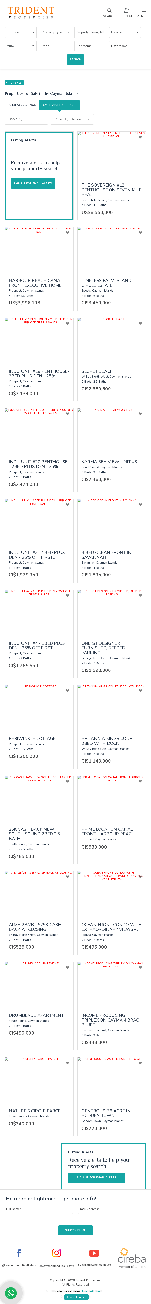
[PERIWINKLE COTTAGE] (39, 708)
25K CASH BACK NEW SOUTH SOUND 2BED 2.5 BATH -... (34, 834)
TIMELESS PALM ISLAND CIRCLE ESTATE (106, 283)
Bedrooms (84, 46)
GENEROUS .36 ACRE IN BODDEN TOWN (106, 1113)
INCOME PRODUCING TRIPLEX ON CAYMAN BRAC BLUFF (110, 1020)
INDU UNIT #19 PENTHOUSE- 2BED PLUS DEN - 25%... (39, 373)
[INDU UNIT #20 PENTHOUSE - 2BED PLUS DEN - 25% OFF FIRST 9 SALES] (39, 431)
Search (75, 59)
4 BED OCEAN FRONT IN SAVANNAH (106, 555)
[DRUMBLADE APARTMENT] (39, 985)
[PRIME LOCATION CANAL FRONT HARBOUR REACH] (112, 798)
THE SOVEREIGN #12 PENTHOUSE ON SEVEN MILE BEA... (112, 190)
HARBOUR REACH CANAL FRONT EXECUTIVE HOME (36, 283)
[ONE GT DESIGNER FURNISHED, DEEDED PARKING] (112, 612)
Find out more (91, 1291)
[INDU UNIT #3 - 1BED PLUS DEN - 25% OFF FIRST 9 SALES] (39, 522)
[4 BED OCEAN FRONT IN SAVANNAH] (112, 522)
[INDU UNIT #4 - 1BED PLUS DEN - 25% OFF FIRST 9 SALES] (39, 612)
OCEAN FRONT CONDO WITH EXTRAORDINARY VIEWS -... (112, 927)
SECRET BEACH (97, 371)
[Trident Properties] (32, 19)
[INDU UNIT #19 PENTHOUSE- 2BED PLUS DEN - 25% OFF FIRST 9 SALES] (39, 340)
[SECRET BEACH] (112, 340)
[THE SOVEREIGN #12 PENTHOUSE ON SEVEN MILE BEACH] (112, 154)
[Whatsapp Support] (11, 1293)
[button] (21, 32)
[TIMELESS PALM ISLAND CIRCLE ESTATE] (112, 250)
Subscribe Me (75, 1230)
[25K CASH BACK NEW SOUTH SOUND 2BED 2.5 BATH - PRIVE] (39, 798)
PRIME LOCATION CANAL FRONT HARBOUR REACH (108, 831)
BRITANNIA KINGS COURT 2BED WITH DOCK (108, 741)
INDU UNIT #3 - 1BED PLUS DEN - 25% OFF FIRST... (37, 555)
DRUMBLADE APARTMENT (36, 1015)
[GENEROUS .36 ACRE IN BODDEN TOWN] (112, 1080)
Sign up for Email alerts (33, 183)
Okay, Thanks (76, 1297)
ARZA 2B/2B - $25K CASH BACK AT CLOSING (35, 927)
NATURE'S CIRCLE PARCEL (36, 1111)
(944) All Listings (22, 105)
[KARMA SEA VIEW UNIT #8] (112, 431)
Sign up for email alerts (96, 1177)
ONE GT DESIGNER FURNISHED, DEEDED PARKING (103, 648)
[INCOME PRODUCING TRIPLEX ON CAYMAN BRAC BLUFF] (112, 985)
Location (117, 32)
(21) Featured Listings (59, 105)
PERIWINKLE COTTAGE (32, 738)
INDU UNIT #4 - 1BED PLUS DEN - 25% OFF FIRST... (37, 645)
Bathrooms (119, 46)
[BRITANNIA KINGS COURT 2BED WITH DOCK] (112, 708)
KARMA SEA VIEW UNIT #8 (109, 462)
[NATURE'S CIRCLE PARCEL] (39, 1080)
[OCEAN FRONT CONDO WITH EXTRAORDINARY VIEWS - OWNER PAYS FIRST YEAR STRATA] (112, 894)
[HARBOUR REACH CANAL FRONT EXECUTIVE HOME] (39, 250)
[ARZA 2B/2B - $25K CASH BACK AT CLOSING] (39, 894)
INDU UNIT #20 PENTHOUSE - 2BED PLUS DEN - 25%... (38, 464)
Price (45, 46)
